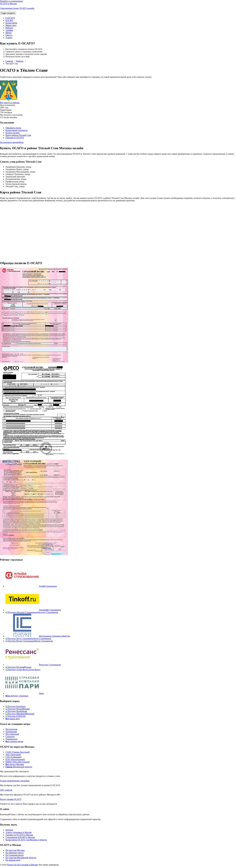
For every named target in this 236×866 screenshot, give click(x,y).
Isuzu (23, 706)
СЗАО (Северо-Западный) (17, 752)
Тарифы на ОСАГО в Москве (19, 835)
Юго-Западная (12, 734)
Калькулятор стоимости (16, 130)
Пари (41, 693)
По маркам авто (12, 860)
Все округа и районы (10, 102)
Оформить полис (13, 128)
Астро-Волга (34, 669)
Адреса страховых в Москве (18, 832)
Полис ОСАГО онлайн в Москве (22, 865)
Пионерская (11, 731)
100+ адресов (6, 790)
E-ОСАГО (10, 18)
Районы (19, 61)
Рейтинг (9, 28)
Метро (8, 32)
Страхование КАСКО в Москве (20, 837)
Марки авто (10, 25)
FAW (23, 716)
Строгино (10, 736)
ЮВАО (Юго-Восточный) (17, 762)
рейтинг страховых (16, 696)
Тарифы (9, 30)
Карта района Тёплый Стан (18, 135)
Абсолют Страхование (47, 612)
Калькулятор (11, 23)
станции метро (14, 741)
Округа (8, 35)
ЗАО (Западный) (13, 754)
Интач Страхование (44, 641)
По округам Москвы (15, 850)
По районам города (14, 853)
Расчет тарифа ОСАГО (10, 799)
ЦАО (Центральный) (15, 759)
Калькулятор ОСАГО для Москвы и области (26, 840)
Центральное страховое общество (54, 636)
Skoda (24, 711)
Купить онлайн (12, 133)
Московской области (18, 767)
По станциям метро (14, 855)
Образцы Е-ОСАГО (14, 137)
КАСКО (9, 20)
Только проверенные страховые (15, 781)
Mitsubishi (29, 714)
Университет (11, 739)
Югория (27, 667)
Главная (9, 61)
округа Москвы (14, 764)
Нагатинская (11, 729)
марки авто (12, 719)
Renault (26, 709)
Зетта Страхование (42, 638)
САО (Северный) (13, 757)
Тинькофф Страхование (50, 610)
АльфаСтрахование (48, 586)
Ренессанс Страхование (50, 665)
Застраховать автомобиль (11, 142)
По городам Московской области (20, 857)
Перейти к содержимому (11, 1)
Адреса (8, 37)
